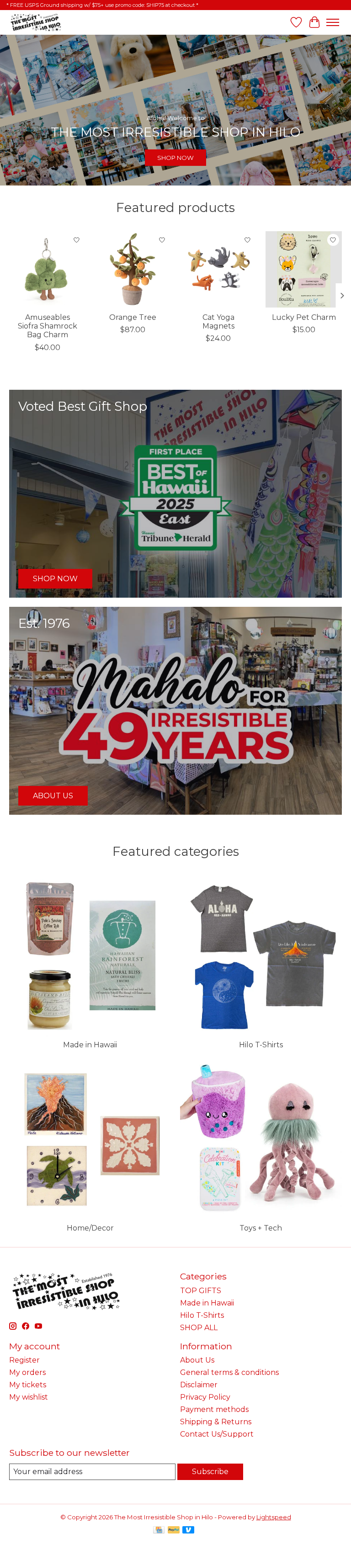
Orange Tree (132, 317)
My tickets (27, 1384)
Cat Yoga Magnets (218, 321)
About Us (197, 1360)
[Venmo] (188, 1530)
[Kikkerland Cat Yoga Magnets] (218, 269)
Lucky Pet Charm (304, 317)
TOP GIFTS (200, 1290)
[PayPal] (174, 1530)
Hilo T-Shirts (261, 1044)
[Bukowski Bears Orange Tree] (133, 269)
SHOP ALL (199, 1327)
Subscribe (210, 1471)
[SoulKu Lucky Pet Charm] (304, 269)
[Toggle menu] (333, 22)
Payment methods (214, 1409)
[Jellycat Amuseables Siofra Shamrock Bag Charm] (47, 269)
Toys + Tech (260, 1228)
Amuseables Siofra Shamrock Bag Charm (47, 326)
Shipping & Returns (215, 1421)
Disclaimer (199, 1384)
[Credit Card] (159, 1530)
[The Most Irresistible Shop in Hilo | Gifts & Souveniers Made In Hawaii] (35, 22)
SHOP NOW (175, 157)
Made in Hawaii (90, 1044)
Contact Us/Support (217, 1434)
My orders (27, 1372)
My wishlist (28, 1397)
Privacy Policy (205, 1397)
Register (24, 1360)
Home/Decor (90, 1228)
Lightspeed (273, 1517)
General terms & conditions (229, 1372)
